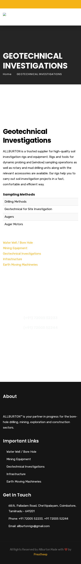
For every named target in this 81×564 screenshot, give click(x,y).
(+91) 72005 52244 (40, 327)
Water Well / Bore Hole (18, 242)
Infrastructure (12, 259)
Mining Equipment (15, 248)
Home (7, 74)
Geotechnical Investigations (22, 253)
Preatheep (40, 554)
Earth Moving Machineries (20, 264)
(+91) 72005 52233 (41, 318)
